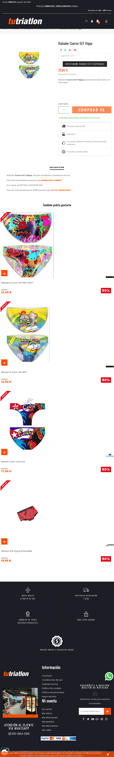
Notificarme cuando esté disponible (84, 64)
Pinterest (75, 50)
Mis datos (47, 713)
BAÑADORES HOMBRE (51, 180)
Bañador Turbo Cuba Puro (13, 461)
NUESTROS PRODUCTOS (28, 623)
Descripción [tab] (57, 167)
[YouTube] (93, 719)
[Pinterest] (102, 719)
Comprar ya (92, 109)
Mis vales (46, 730)
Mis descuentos (50, 725)
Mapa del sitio (49, 696)
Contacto (47, 675)
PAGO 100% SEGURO (86, 620)
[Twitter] (88, 719)
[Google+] (97, 719)
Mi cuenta (47, 709)
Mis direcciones (50, 717)
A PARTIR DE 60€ (27, 599)
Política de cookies (51, 688)
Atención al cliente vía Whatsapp (19, 726)
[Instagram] (106, 719)
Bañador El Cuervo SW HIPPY (14, 372)
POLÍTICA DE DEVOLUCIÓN (86, 596)
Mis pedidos (48, 721)
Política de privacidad (53, 692)
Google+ (70, 50)
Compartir (61, 50)
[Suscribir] (107, 711)
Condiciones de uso (52, 679)
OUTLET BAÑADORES (61, 190)
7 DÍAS (86, 599)
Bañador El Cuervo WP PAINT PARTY (17, 282)
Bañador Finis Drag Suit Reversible (16, 551)
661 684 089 (20, 734)
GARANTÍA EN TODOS (28, 620)
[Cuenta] (92, 21)
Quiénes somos (50, 684)
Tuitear (65, 50)
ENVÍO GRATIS (28, 596)
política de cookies (74, 756)
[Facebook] (83, 719)
